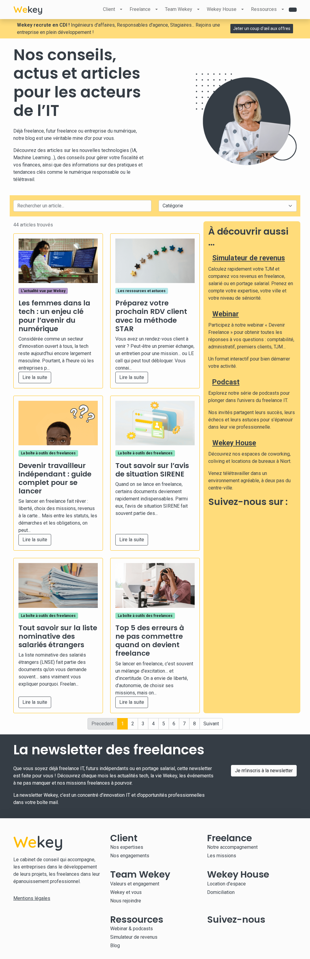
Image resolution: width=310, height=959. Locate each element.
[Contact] (293, 10)
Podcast (225, 382)
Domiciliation (221, 892)
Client (109, 9)
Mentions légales (31, 898)
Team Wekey (178, 9)
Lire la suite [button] (34, 377)
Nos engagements (129, 855)
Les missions (221, 855)
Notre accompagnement (232, 847)
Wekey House (221, 9)
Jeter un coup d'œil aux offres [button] (261, 28)
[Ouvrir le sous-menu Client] (121, 9)
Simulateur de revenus (248, 258)
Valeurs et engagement (134, 884)
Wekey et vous (126, 892)
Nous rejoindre (125, 901)
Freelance (140, 9)
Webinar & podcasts (131, 928)
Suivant (211, 724)
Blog (115, 945)
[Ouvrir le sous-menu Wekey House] (242, 9)
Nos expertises (126, 847)
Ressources (264, 9)
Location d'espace (226, 884)
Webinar (225, 314)
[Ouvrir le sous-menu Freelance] (156, 9)
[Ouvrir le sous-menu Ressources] (282, 9)
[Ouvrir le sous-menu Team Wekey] (198, 9)
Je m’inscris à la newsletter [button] (264, 770)
